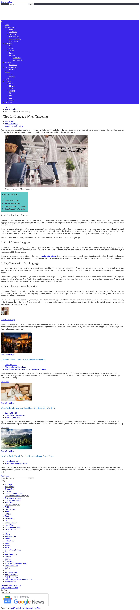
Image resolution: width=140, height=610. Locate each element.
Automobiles (13, 65)
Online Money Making (13, 550)
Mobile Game (10, 541)
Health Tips (9, 525)
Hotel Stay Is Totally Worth (15, 415)
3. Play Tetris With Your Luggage (14, 206)
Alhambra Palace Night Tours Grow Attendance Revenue (25, 369)
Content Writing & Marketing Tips (17, 496)
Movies (11, 100)
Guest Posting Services (9, 588)
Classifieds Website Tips (14, 493)
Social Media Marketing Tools (15, 563)
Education (12, 86)
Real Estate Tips (11, 554)
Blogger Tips (13, 34)
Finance (7, 72)
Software (8, 568)
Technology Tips (11, 572)
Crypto (11, 74)
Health (7, 79)
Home (7, 25)
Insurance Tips (10, 529)
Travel (11, 84)
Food (10, 98)
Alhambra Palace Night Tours (15, 367)
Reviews (8, 557)
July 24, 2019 (9, 121)
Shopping (12, 91)
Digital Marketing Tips (13, 500)
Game (11, 53)
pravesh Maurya (8, 319)
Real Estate (12, 69)
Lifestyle (8, 81)
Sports (7, 570)
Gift (10, 93)
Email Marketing (14, 36)
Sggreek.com (16, 9)
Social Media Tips (11, 566)
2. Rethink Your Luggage (11, 203)
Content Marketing (15, 39)
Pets (10, 95)
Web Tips (12, 55)
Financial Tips (10, 509)
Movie (7, 543)
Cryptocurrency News (13, 498)
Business (8, 62)
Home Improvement (11, 67)
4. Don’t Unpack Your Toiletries (14, 209)
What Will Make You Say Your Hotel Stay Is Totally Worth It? (28, 408)
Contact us (8, 102)
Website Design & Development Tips (18, 579)
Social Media (13, 32)
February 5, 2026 (11, 365)
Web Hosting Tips (11, 577)
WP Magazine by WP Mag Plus (29, 608)
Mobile (11, 48)
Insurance (12, 77)
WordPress (14, 608)
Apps (10, 46)
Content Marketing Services (11, 585)
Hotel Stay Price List (12, 417)
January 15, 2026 (11, 413)
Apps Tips (8, 484)
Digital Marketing (10, 27)
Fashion (11, 88)
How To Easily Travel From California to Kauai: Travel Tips (27, 456)
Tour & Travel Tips (11, 124)
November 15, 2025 (12, 461)
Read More (5, 382)
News (7, 547)
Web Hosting (17, 58)
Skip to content (6, 2)
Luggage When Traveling (14, 126)
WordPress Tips (18, 60)
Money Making (13, 41)
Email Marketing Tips (12, 505)
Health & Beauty (11, 523)
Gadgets (11, 51)
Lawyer (7, 532)
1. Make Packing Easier (11, 201)
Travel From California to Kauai (16, 463)
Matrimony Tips (10, 536)
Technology (8, 44)
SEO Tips (12, 29)
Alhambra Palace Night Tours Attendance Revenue (23, 359)
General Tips (9, 518)
